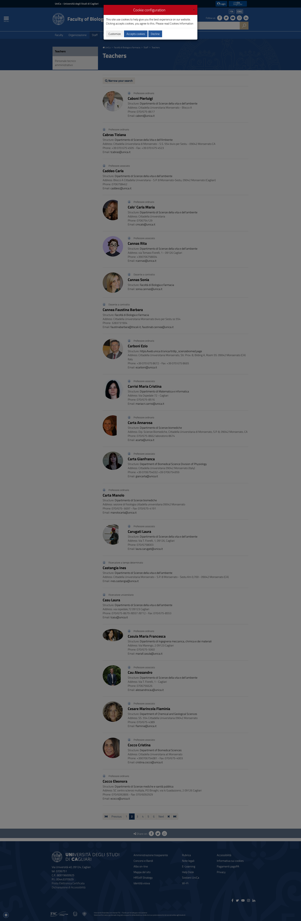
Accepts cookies (136, 34)
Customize (114, 34)
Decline (155, 34)
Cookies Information (181, 23)
